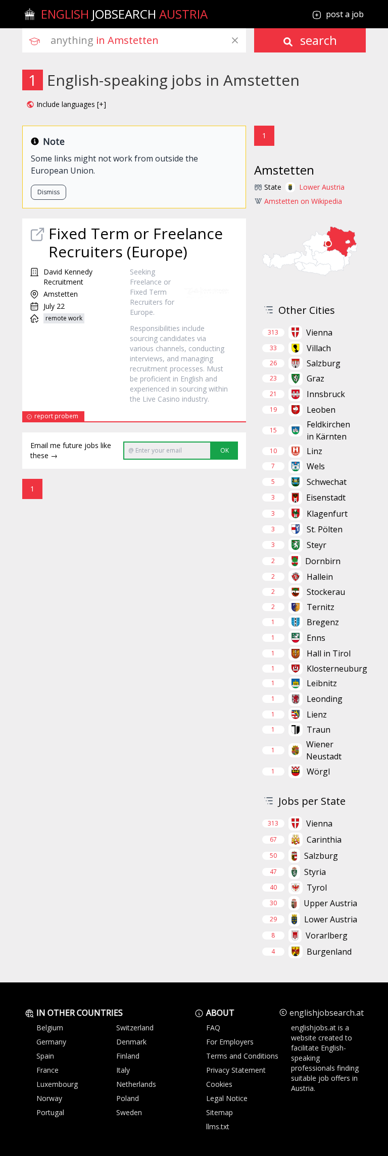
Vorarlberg (327, 935)
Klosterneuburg (337, 668)
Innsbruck (326, 394)
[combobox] (148, 40)
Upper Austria (330, 903)
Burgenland (329, 951)
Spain (45, 1056)
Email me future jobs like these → (70, 450)
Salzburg (324, 363)
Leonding (325, 698)
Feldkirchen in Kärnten (328, 430)
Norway (49, 1098)
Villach (319, 348)
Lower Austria (322, 187)
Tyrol (317, 887)
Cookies (219, 1084)
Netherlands (136, 1084)
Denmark (131, 1042)
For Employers (230, 1042)
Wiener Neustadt (324, 750)
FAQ (213, 1027)
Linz (314, 451)
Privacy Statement (236, 1070)
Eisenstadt (326, 497)
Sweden (129, 1112)
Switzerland (135, 1027)
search (317, 40)
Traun (318, 729)
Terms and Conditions (242, 1056)
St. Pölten (325, 529)
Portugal (50, 1112)
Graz (315, 378)
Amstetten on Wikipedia (303, 201)
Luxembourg (57, 1084)
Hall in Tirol (329, 653)
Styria (315, 871)
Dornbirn (323, 561)
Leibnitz (322, 683)
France (47, 1070)
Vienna (319, 332)
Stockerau (326, 591)
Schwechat (327, 481)
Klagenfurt (327, 513)
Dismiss (48, 192)
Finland (127, 1056)
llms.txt (217, 1126)
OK (224, 450)
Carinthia (324, 839)
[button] (66, 104)
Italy (123, 1070)
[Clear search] (235, 40)
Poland (127, 1098)
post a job (345, 14)
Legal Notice (227, 1098)
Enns (316, 637)
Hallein (320, 576)
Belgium (49, 1027)
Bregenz (323, 622)
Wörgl (318, 771)
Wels (316, 466)
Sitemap (219, 1112)
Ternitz (320, 607)
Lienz (317, 714)
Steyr (316, 545)
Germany (51, 1042)
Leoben (321, 409)
